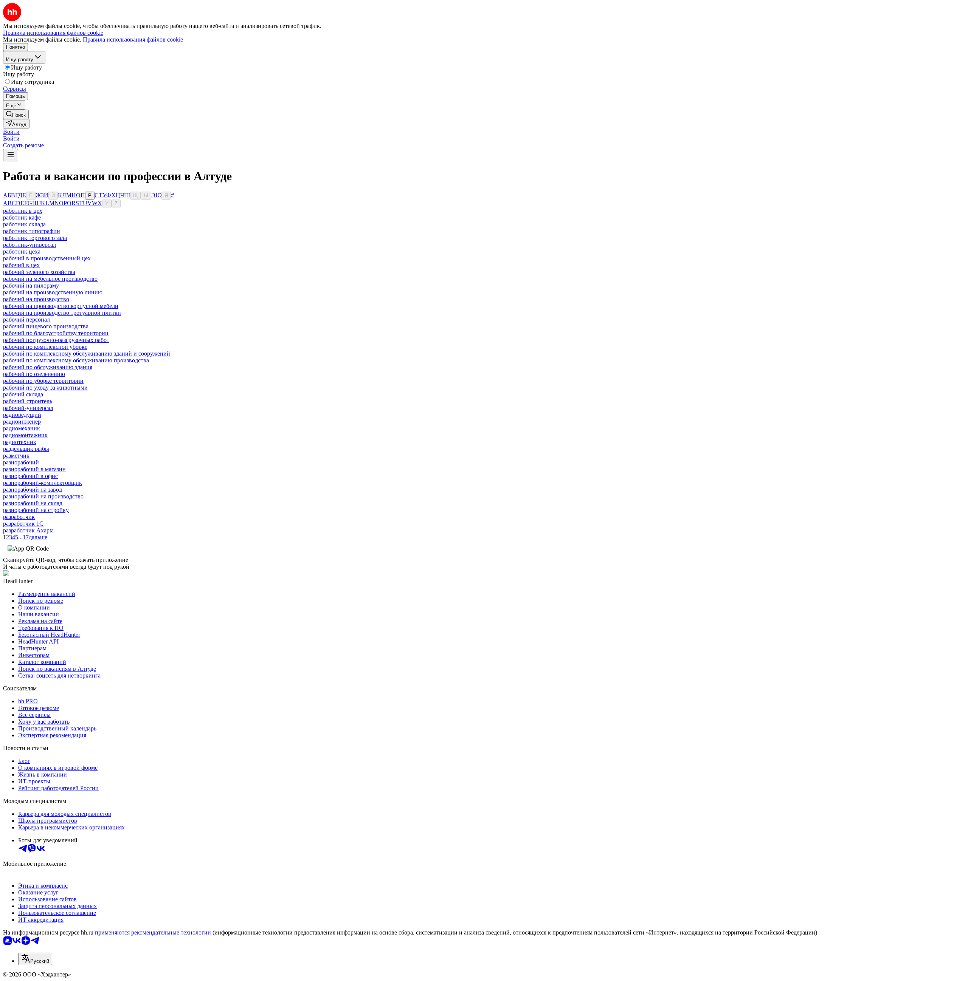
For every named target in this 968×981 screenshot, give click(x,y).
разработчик (19, 517)
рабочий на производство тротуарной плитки (62, 312)
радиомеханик (21, 428)
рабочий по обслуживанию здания (47, 367)
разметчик (16, 455)
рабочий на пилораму (31, 285)
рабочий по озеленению (34, 374)
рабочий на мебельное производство (50, 278)
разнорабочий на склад (32, 503)
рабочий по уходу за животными (45, 387)
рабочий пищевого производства (45, 326)
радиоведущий (22, 415)
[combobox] (35, 959)
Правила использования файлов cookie (133, 39)
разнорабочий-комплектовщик (42, 483)
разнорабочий (21, 462)
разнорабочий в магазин (34, 469)
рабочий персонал (26, 319)
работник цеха (21, 251)
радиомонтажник (25, 435)
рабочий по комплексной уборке (45, 347)
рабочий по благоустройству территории (56, 333)
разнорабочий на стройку (36, 510)
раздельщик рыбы (26, 449)
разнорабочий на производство (43, 496)
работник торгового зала (35, 238)
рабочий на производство (36, 299)
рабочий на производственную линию (52, 292)
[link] (16, 114)
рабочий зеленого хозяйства (39, 272)
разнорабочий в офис (30, 476)
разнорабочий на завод (32, 489)
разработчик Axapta (28, 530)
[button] (11, 131)
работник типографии (31, 231)
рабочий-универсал (28, 408)
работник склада (24, 224)
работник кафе (22, 217)
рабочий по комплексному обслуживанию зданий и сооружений (86, 353)
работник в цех (22, 210)
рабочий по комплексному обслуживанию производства (76, 360)
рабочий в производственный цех (47, 258)
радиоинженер (22, 421)
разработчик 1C (23, 523)
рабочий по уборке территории (43, 381)
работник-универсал (29, 244)
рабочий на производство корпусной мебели (60, 306)
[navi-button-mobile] (10, 155)
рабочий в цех (21, 265)
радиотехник (19, 442)
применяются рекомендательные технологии (153, 932)
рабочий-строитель (27, 401)
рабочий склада (23, 394)
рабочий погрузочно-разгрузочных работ (56, 340)
